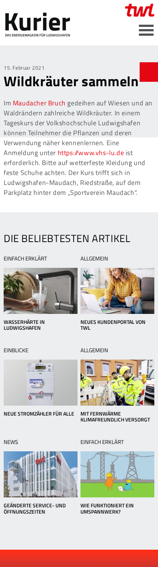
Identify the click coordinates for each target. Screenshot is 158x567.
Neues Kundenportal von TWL (113, 325)
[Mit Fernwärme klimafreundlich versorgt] (117, 383)
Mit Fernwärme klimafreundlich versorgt (115, 417)
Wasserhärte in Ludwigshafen (24, 325)
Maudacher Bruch (39, 103)
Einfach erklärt (25, 258)
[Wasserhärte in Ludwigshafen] (41, 291)
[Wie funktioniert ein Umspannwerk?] (117, 474)
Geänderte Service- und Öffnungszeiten (35, 508)
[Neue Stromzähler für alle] (41, 383)
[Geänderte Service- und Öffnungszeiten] (41, 474)
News (11, 442)
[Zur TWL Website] (139, 10)
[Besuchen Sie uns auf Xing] (85, 558)
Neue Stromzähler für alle (39, 413)
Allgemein (94, 258)
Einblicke (16, 350)
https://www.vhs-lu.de (91, 153)
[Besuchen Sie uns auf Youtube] (73, 558)
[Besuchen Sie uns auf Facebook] (61, 558)
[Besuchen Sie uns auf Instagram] (98, 558)
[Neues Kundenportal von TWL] (117, 291)
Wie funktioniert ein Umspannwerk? (107, 508)
